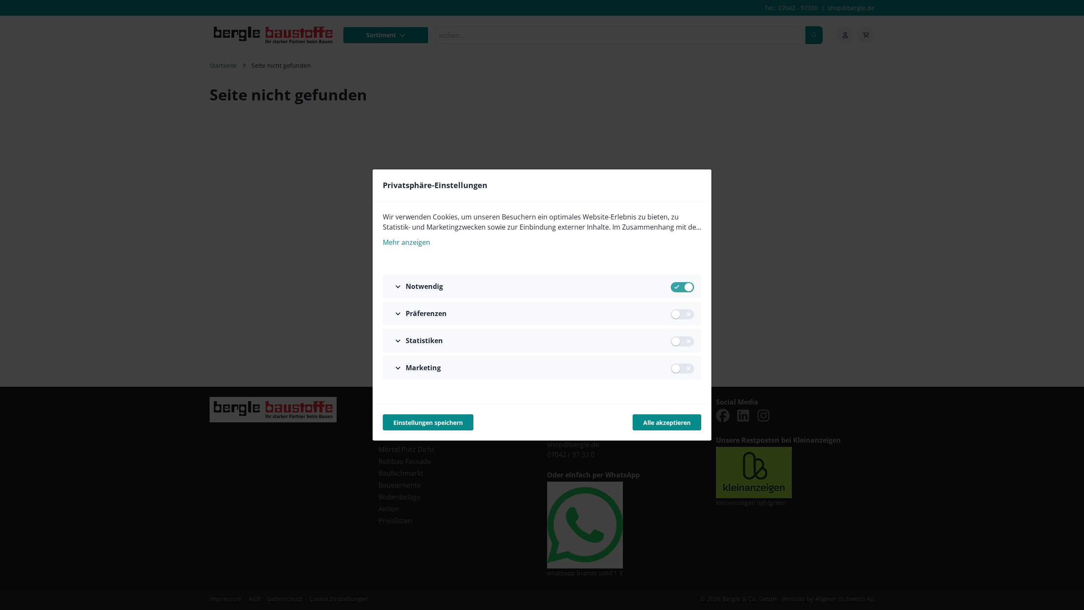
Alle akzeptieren (667, 423)
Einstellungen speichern (428, 423)
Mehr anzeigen (406, 242)
